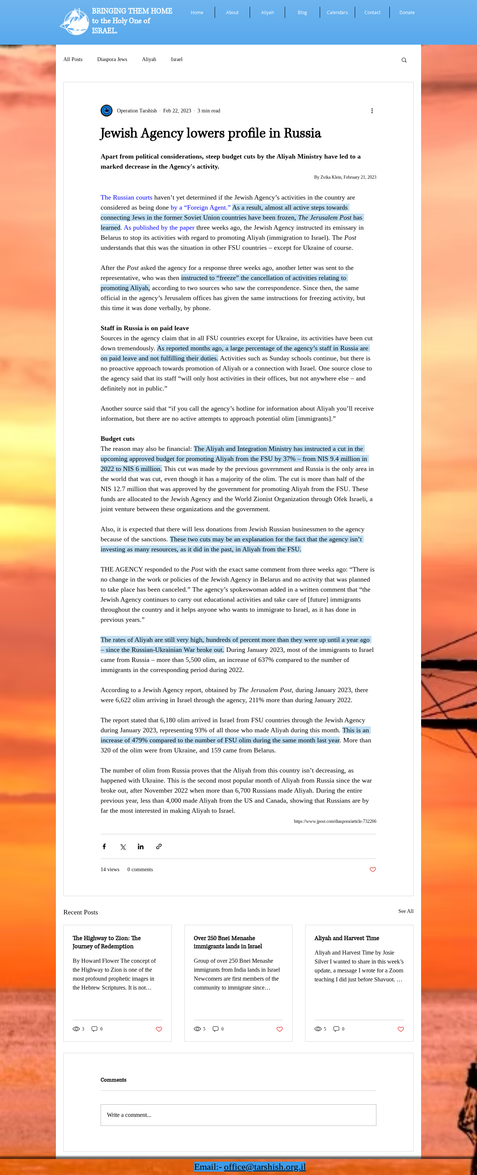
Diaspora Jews (112, 59)
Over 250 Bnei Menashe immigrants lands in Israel (228, 942)
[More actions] (371, 110)
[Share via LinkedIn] (140, 846)
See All (406, 911)
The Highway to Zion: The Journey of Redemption (107, 942)
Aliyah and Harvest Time (347, 938)
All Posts (72, 59)
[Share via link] (158, 846)
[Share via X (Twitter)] (122, 846)
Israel (177, 59)
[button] (404, 60)
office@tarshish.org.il (265, 1167)
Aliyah (149, 59)
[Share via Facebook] (104, 846)
